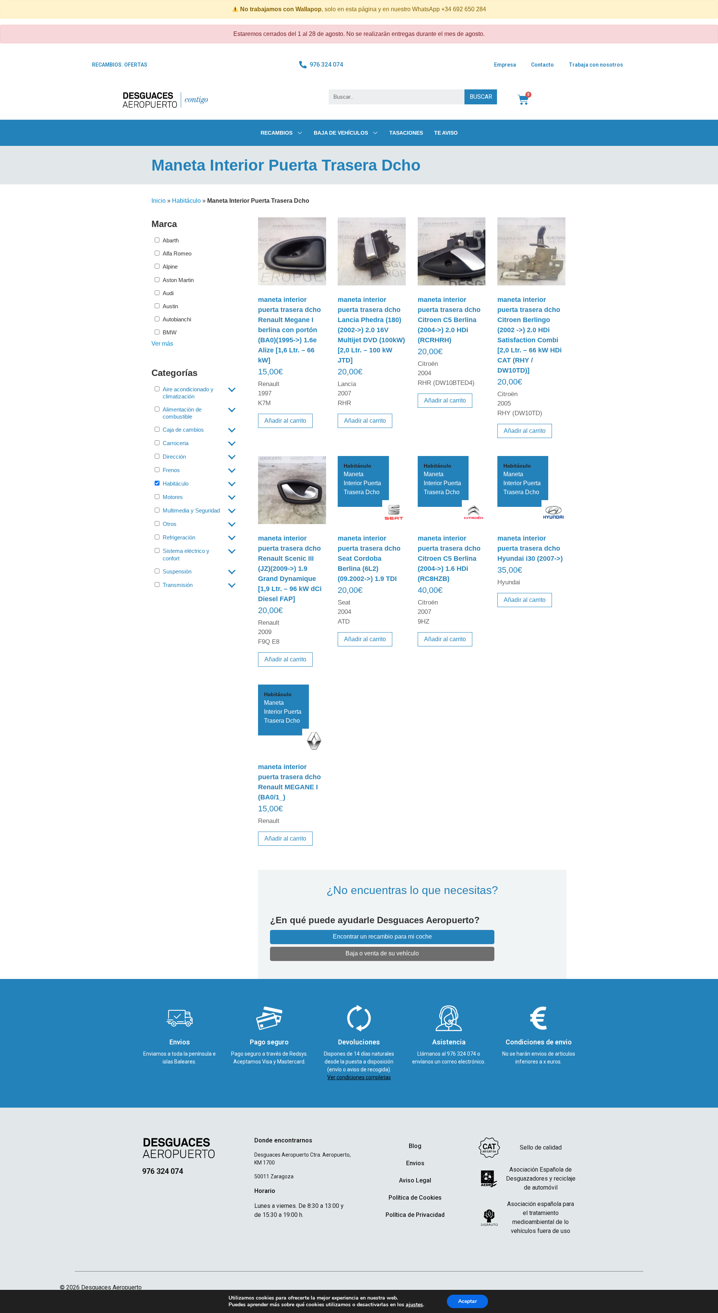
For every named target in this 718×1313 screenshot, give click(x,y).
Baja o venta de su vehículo (382, 953)
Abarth (171, 240)
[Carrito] (523, 99)
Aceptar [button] (467, 1301)
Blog (415, 1146)
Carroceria (175, 443)
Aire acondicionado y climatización (188, 393)
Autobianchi (177, 319)
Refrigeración (179, 537)
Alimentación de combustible (182, 413)
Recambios (276, 133)
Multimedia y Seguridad (191, 510)
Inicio (158, 201)
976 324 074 (462, 1054)
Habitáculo (186, 201)
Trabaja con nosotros (596, 65)
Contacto (542, 65)
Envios (415, 1163)
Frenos (171, 470)
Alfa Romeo (177, 253)
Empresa (505, 65)
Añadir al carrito (285, 420)
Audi (168, 293)
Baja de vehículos (341, 133)
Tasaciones (406, 133)
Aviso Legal (415, 1180)
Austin (170, 306)
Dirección (174, 456)
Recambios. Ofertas (119, 65)
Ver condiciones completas (359, 1077)
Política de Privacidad (415, 1214)
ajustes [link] (414, 1304)
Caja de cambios (183, 429)
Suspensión (177, 571)
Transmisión (178, 585)
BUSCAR (481, 96)
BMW (170, 332)
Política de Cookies (415, 1197)
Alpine (170, 266)
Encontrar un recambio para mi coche (382, 936)
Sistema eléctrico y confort (186, 554)
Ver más (162, 343)
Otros (170, 524)
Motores (173, 497)
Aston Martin (178, 280)
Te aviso (446, 133)
